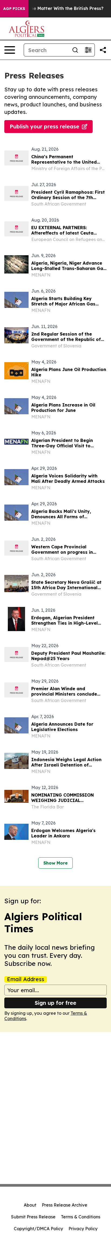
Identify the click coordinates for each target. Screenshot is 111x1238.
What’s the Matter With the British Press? (57, 8)
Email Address (25, 979)
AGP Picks (14, 8)
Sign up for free (55, 1002)
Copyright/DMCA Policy (38, 1228)
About (30, 1205)
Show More (55, 863)
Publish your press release (44, 126)
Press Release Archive (64, 1205)
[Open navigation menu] (9, 50)
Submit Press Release (33, 1216)
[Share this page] (103, 50)
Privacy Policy (83, 1228)
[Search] (75, 50)
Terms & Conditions (80, 1216)
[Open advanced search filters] (88, 50)
